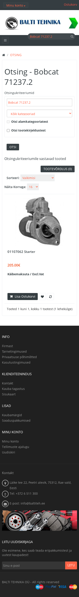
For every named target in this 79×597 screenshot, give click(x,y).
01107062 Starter (21, 252)
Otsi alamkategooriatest (29, 121)
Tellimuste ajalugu (15, 447)
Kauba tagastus (13, 389)
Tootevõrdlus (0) (57, 169)
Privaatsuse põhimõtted (19, 357)
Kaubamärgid (12, 415)
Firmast (7, 346)
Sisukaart (9, 394)
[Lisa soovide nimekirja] (42, 296)
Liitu (71, 565)
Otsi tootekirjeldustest (28, 130)
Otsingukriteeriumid (19, 93)
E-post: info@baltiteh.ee (27, 503)
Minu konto (10, 441)
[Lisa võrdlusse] (50, 296)
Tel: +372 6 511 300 (24, 493)
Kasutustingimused (16, 362)
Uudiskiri (8, 452)
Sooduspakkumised (16, 420)
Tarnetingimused (14, 351)
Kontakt (7, 383)
